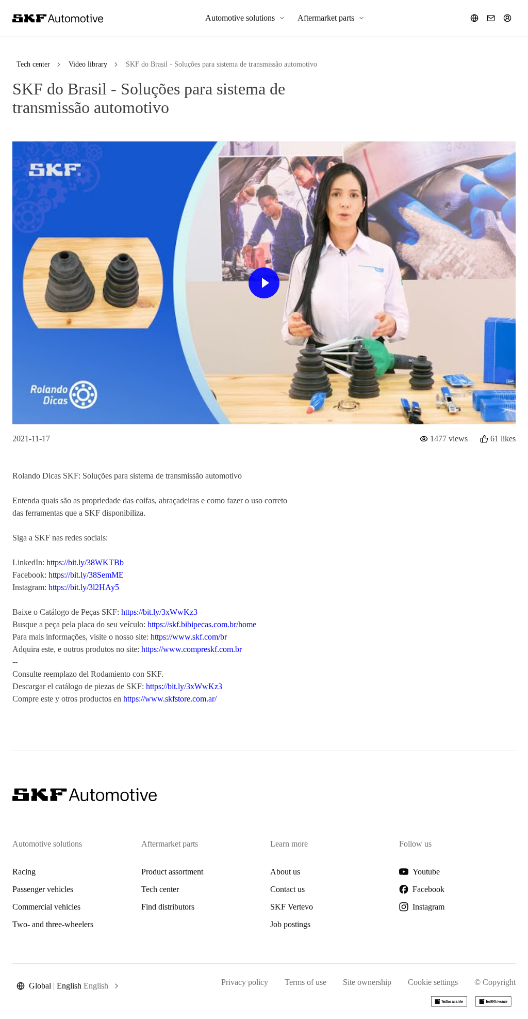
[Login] (507, 18)
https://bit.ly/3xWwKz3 (159, 612)
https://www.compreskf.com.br (191, 649)
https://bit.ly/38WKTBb (85, 562)
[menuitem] (245, 18)
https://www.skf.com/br (189, 636)
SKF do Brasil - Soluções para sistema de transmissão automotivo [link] (221, 64)
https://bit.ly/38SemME (86, 574)
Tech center (33, 64)
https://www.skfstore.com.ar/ (170, 698)
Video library (88, 64)
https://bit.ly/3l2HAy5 (83, 587)
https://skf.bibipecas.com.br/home (201, 624)
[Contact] (491, 18)
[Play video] (264, 282)
